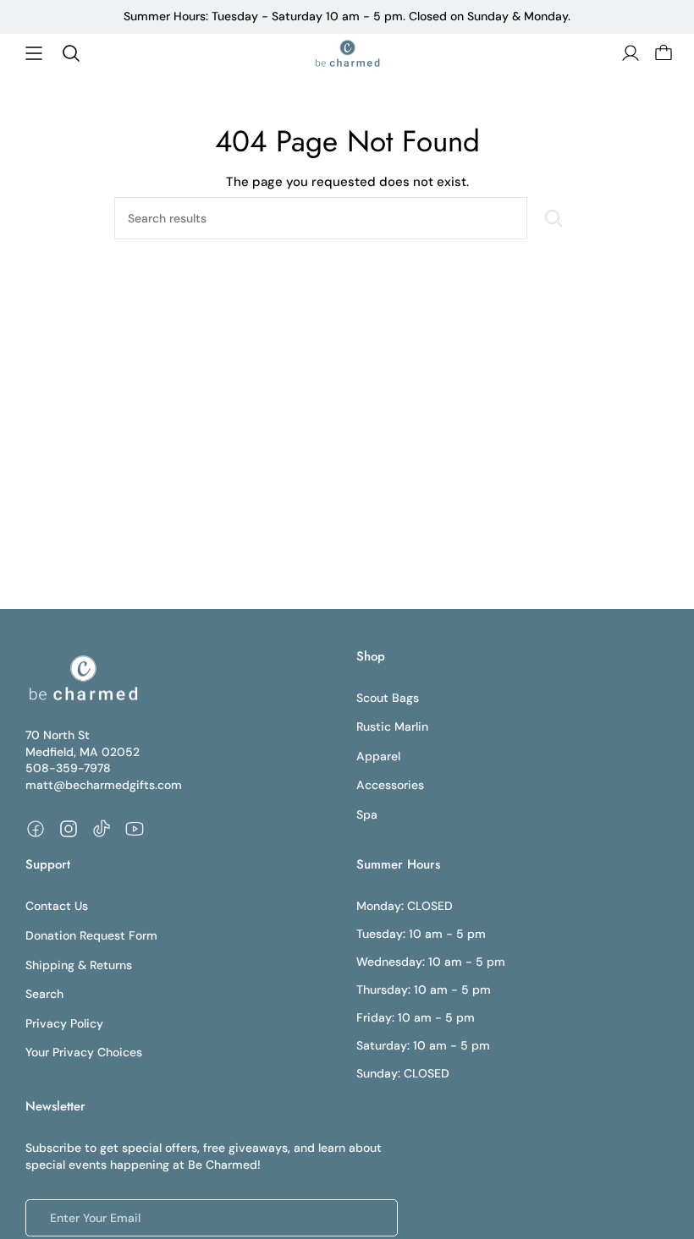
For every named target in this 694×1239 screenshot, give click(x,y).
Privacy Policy (64, 1023)
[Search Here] (553, 218)
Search (44, 993)
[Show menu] (34, 53)
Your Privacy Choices (83, 1052)
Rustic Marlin (392, 726)
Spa (366, 814)
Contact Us (56, 905)
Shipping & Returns (78, 965)
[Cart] (661, 53)
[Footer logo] (82, 678)
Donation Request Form (91, 935)
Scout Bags (387, 697)
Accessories (390, 784)
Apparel (378, 756)
